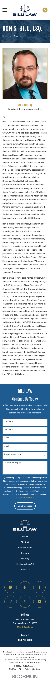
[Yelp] (25, 587)
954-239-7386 (25, 640)
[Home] (25, 10)
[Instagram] (10, 602)
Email (6, 446)
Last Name (8, 429)
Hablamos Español (25, 564)
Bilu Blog (25, 558)
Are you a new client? (13, 454)
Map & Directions (25, 627)
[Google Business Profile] (10, 587)
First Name (8, 421)
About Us (25, 542)
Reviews (25, 553)
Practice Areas (25, 547)
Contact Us (25, 569)
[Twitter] (25, 602)
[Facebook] (39, 587)
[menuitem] (12, 669)
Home (25, 536)
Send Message (25, 506)
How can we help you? (13, 463)
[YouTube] (39, 602)
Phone (6, 438)
